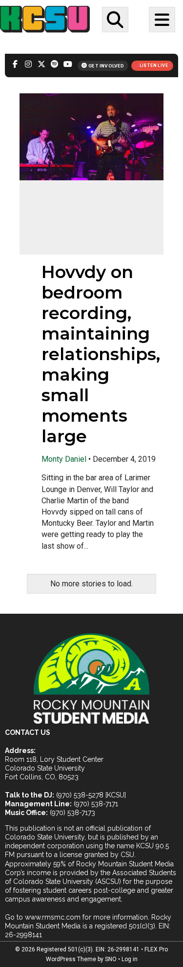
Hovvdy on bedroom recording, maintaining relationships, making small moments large (100, 354)
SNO (111, 959)
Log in (130, 959)
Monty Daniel (63, 459)
